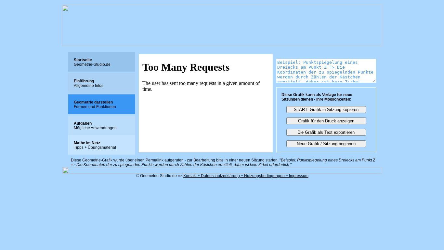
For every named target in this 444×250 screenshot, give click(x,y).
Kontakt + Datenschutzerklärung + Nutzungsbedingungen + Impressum (245, 176)
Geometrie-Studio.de (92, 62)
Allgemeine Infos (88, 83)
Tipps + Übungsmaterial (95, 145)
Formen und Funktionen (95, 104)
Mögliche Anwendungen (95, 125)
